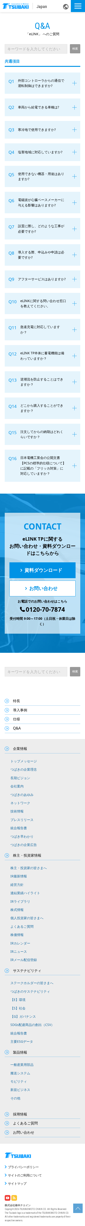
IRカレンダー (20, 943)
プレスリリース (22, 819)
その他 (15, 1098)
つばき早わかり (22, 836)
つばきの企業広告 (23, 844)
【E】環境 (18, 999)
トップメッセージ (23, 761)
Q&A (17, 728)
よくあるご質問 (22, 926)
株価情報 (17, 934)
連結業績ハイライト (25, 893)
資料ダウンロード (43, 570)
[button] (78, 6)
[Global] (65, 6)
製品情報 (20, 1052)
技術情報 (17, 811)
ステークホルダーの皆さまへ (31, 983)
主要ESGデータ (21, 1041)
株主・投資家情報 (27, 855)
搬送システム (20, 1073)
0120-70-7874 (45, 609)
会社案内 (17, 786)
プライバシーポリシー (23, 1167)
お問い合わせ (43, 588)
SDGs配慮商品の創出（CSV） (32, 1024)
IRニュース (18, 951)
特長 (16, 700)
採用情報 (20, 1114)
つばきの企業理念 (23, 769)
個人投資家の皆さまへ (26, 918)
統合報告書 (18, 828)
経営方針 (17, 884)
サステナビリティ (27, 970)
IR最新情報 (18, 876)
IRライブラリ (20, 901)
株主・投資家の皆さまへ (28, 868)
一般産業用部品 (22, 1064)
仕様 (16, 719)
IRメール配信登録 (23, 959)
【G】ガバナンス (23, 1016)
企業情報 (20, 748)
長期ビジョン (20, 778)
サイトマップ (17, 1183)
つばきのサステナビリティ (30, 991)
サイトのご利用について (25, 1175)
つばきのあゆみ (22, 794)
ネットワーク (20, 803)
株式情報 (17, 909)
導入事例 (20, 710)
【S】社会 (18, 1008)
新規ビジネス (20, 1089)
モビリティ (18, 1081)
